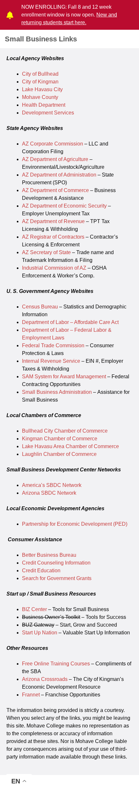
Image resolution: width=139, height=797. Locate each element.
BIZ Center (34, 609)
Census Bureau (40, 306)
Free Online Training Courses (56, 663)
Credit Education (41, 570)
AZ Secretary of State (46, 252)
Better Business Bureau (49, 555)
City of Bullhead (40, 74)
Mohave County (40, 97)
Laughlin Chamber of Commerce (59, 454)
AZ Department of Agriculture (55, 159)
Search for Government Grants (56, 578)
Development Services (48, 112)
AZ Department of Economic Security (64, 206)
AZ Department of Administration (59, 175)
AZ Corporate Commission (52, 143)
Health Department (43, 105)
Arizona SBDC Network (49, 493)
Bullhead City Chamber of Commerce (65, 431)
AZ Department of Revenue (53, 221)
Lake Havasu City (42, 89)
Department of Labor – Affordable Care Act (70, 322)
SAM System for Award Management (64, 376)
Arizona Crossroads (45, 679)
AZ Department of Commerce (55, 190)
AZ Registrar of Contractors (53, 237)
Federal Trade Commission (53, 345)
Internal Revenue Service (51, 361)
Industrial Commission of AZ (54, 268)
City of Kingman (40, 81)
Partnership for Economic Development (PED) (74, 524)
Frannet (31, 694)
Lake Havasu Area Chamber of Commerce (70, 446)
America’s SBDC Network (51, 485)
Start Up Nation (39, 632)
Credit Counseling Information (56, 562)
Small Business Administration (57, 392)
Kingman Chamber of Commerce (59, 438)
